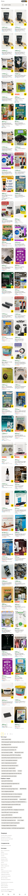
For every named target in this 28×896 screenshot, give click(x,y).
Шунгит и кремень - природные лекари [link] (19, 678)
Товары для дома (4, 860)
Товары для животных (5, 874)
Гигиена (2, 855)
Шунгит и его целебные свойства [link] (6, 678)
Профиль (25, 894)
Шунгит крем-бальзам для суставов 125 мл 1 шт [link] (7, 510)
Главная (3, 894)
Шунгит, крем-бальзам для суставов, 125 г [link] (7, 196)
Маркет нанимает (4, 885)
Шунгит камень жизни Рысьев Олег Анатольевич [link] (7, 606)
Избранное (14, 894)
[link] (6, 739)
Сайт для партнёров (5, 840)
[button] (26, 5)
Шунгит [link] (3, 461)
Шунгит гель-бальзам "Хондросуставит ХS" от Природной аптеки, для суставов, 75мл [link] (19, 654)
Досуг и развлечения (5, 850)
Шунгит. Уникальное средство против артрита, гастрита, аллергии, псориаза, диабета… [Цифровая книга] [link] (20, 123)
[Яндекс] (10, 891)
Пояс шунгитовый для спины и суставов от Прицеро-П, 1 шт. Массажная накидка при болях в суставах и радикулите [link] (20, 510)
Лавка (8, 894)
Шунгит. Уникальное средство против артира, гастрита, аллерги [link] (7, 411)
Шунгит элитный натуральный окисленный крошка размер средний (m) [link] (20, 583)
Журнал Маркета (4, 887)
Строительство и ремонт (6, 876)
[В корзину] (12, 24)
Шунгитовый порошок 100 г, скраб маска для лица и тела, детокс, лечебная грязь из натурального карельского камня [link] (20, 29)
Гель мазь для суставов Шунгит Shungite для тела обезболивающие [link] (7, 172)
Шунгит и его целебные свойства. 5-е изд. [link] (19, 267)
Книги (2, 869)
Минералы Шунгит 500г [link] (19, 98)
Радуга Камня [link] (4, 726)
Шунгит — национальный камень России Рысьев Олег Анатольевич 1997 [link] (7, 387)
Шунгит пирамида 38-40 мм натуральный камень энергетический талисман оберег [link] (7, 268)
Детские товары (4, 877)
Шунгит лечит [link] (17, 726)
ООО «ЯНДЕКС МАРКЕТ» (9, 889)
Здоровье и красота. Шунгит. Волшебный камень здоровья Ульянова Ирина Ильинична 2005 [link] (20, 436)
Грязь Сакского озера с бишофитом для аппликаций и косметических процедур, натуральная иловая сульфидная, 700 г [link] (20, 292)
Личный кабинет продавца (6, 835)
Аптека (2, 862)
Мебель (2, 852)
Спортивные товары (5, 872)
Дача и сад (3, 867)
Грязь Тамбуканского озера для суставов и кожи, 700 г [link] (20, 462)
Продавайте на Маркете (6, 837)
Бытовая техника (4, 853)
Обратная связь (4, 883)
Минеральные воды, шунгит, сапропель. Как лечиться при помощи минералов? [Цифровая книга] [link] (20, 534)
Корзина (19, 894)
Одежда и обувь (4, 859)
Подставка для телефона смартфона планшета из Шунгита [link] (7, 583)
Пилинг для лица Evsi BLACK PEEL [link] (7, 486)
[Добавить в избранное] (12, 11)
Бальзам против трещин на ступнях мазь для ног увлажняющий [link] (20, 559)
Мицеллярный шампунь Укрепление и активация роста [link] (7, 292)
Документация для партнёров (7, 838)
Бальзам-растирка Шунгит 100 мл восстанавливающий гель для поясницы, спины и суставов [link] (20, 363)
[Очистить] (22, 4)
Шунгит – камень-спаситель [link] (7, 338)
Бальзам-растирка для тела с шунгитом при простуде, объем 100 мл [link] (7, 702)
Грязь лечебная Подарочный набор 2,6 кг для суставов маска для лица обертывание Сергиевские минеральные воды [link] (7, 437)
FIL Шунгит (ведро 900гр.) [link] (20, 701)
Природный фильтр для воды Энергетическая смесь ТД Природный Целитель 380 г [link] (7, 124)
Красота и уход (4, 864)
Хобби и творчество (5, 865)
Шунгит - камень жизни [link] (6, 243)
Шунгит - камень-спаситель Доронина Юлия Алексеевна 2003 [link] (20, 411)
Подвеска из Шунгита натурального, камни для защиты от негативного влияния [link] (7, 654)
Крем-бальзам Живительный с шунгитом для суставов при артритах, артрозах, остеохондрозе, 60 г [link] (20, 606)
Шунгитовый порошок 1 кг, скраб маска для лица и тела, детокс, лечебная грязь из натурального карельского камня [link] (7, 29)
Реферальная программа (6, 845)
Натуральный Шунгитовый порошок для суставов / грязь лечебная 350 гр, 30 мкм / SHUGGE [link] (7, 76)
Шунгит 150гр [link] (17, 220)
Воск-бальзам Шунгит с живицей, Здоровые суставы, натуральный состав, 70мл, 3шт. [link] (6, 631)
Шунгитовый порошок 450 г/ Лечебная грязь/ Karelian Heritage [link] (20, 76)
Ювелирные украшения (5, 879)
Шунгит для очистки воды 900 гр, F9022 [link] (7, 362)
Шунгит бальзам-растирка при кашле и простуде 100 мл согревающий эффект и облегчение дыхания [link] (7, 221)
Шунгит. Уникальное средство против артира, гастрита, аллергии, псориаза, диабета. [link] (20, 196)
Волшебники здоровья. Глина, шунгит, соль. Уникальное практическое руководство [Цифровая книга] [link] (20, 631)
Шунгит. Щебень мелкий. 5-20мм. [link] (20, 149)
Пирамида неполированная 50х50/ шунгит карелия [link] (20, 387)
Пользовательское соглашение (7, 882)
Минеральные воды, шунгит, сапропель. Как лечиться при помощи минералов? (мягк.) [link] (7, 559)
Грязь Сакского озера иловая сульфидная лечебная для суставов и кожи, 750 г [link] (20, 486)
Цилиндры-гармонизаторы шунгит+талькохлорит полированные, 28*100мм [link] (7, 316)
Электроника (3, 857)
